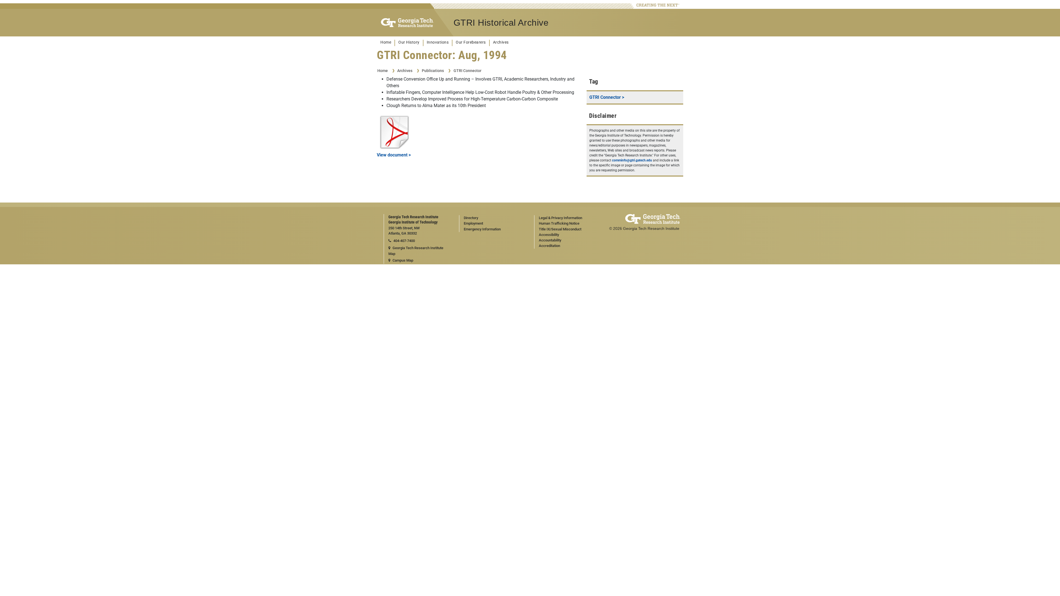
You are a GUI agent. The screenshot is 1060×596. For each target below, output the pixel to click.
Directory (471, 218)
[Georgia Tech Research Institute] (407, 22)
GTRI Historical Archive (501, 23)
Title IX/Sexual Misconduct (560, 229)
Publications (433, 70)
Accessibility (549, 235)
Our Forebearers (471, 42)
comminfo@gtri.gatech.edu (632, 160)
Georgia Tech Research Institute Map (415, 251)
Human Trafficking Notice (559, 223)
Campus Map (403, 260)
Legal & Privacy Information (560, 218)
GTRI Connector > (606, 97)
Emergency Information (482, 229)
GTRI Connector (467, 70)
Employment (473, 223)
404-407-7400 (404, 241)
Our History (409, 42)
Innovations (438, 42)
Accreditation (549, 246)
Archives (501, 42)
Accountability (550, 240)
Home (385, 42)
